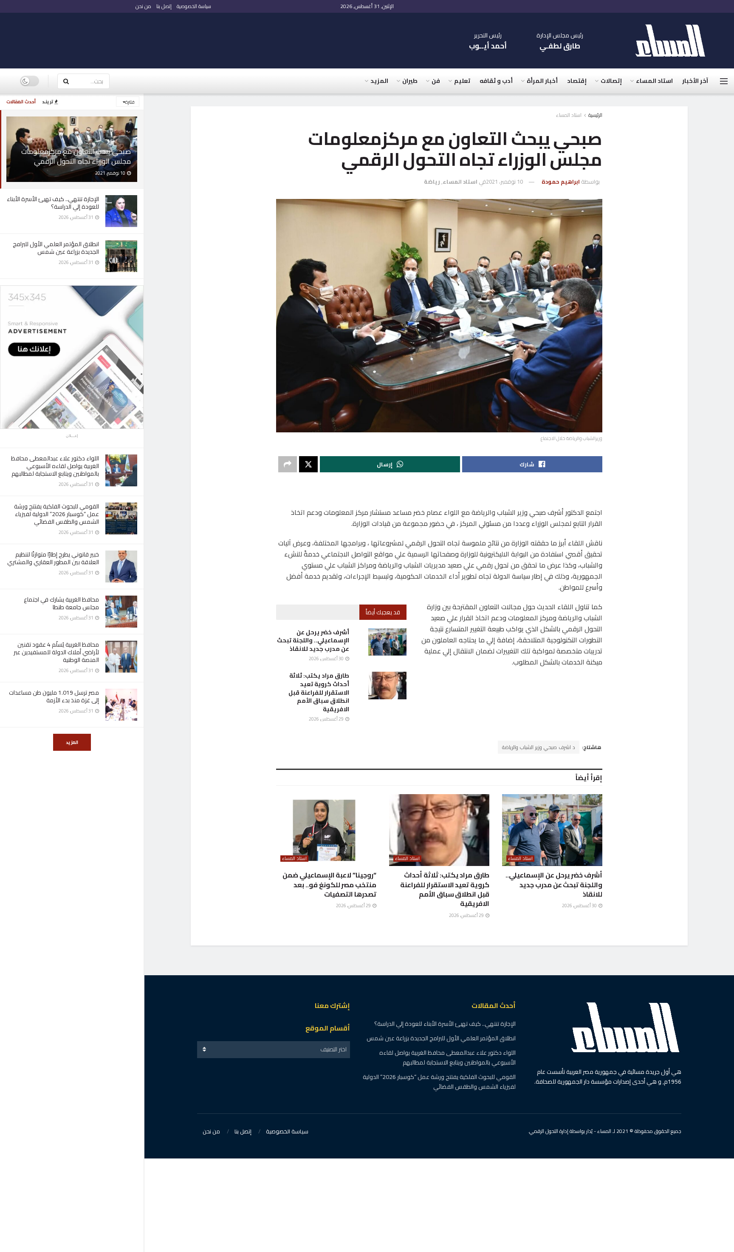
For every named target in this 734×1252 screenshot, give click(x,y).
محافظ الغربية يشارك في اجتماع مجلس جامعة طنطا (61, 603)
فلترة (130, 102)
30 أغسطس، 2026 (326, 658)
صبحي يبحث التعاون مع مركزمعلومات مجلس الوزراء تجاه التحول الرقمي (76, 156)
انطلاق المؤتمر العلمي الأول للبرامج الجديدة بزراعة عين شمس (56, 247)
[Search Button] (65, 81)
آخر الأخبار (695, 80)
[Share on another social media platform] (287, 464)
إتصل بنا (164, 6)
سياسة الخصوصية (194, 6)
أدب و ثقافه (496, 80)
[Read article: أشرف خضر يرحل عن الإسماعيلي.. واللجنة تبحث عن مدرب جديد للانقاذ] (387, 642)
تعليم (462, 80)
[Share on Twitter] (308, 464)
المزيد (72, 742)
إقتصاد (577, 80)
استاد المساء (654, 80)
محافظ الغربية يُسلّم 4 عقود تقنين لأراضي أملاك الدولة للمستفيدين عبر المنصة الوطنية (56, 652)
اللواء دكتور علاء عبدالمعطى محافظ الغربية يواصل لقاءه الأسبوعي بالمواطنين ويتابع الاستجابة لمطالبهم (55, 466)
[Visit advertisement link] (72, 357)
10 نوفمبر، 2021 (504, 181)
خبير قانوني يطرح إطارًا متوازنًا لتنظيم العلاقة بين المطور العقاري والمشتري (53, 558)
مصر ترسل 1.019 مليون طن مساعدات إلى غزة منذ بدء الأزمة (54, 696)
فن (436, 80)
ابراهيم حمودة (561, 181)
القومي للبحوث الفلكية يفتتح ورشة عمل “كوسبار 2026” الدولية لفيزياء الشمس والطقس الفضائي (56, 514)
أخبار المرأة (542, 80)
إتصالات (611, 80)
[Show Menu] (724, 81)
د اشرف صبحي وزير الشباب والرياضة (538, 747)
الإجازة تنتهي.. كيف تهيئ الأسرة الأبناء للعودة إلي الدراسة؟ (53, 202)
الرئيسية (595, 115)
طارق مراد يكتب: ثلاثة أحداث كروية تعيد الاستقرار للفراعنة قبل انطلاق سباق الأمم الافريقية (318, 692)
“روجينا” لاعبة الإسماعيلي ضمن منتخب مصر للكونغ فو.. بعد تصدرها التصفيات (329, 884)
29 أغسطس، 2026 (326, 719)
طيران (410, 80)
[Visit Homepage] (674, 40)
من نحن (143, 6)
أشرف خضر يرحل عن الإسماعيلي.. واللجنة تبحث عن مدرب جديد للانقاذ (313, 640)
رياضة (432, 181)
